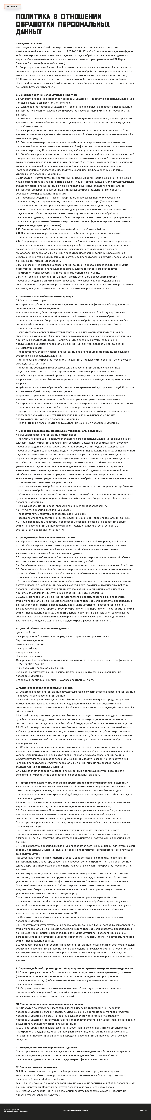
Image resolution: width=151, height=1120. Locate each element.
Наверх (143, 1110)
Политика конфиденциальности (75, 1110)
